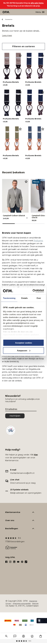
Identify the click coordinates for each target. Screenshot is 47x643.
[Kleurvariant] (27, 218)
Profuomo (38, 240)
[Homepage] (6, 12)
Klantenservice (12, 512)
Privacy (8, 603)
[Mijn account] (23, 636)
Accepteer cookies (23, 343)
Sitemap (35, 603)
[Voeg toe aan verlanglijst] (20, 55)
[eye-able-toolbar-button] (39, 620)
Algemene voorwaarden (22, 603)
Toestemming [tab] (9, 298)
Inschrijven (15, 416)
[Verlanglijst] (32, 636)
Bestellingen (11, 528)
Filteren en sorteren (23, 46)
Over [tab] (39, 298)
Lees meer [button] (7, 35)
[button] (6, 636)
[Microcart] (40, 636)
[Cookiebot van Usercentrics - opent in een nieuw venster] (33, 291)
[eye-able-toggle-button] (44, 620)
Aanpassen (22, 350)
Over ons (9, 520)
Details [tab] (24, 298)
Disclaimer (33, 601)
